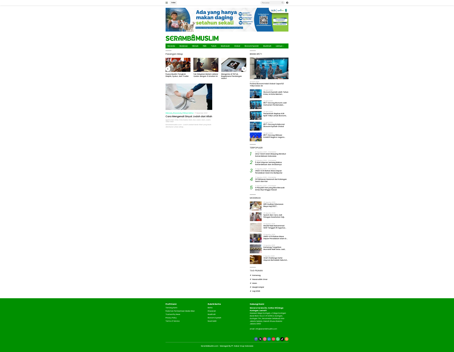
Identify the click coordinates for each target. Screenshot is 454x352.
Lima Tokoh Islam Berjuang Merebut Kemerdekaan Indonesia (270, 155)
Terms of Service (173, 321)
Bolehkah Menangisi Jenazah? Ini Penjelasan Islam (231, 76)
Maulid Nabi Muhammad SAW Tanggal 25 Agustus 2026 (274, 227)
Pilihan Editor (188, 113)
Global (237, 46)
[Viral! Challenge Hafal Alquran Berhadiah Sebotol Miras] (256, 259)
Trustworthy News (173, 314)
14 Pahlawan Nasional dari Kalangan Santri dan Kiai (271, 180)
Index (173, 2)
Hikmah (195, 46)
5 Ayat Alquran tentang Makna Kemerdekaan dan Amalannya (268, 163)
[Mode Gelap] (287, 3)
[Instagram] (265, 339)
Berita (210, 308)
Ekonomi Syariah (252, 46)
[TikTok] (282, 339)
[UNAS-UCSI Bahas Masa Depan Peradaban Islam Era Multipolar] (256, 238)
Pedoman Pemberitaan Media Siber (180, 311)
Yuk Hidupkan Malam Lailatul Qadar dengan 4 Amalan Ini (178, 75)
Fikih (204, 46)
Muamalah (212, 321)
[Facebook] (256, 339)
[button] (282, 2)
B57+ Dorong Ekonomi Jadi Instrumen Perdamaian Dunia (274, 104)
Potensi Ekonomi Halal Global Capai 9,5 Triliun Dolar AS (267, 85)
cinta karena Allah (185, 120)
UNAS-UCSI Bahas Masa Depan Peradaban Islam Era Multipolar (268, 172)
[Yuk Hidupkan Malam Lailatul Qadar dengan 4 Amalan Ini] (178, 65)
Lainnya (279, 46)
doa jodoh (197, 120)
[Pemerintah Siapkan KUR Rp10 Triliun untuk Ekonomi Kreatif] (256, 115)
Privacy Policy (171, 318)
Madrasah (225, 46)
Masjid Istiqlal (258, 287)
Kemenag (256, 275)
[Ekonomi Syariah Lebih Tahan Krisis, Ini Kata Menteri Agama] (256, 93)
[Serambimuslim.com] (192, 37)
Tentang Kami (171, 308)
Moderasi (183, 46)
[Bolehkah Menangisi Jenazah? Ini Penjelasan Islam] (233, 65)
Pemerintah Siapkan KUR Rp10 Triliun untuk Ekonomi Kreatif (274, 115)
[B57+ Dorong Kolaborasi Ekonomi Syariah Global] (256, 126)
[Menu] (167, 3)
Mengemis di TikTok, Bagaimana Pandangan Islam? (203, 76)
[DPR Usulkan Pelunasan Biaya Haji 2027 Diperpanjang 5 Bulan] (256, 205)
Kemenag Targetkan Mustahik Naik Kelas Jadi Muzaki (274, 248)
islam (203, 120)
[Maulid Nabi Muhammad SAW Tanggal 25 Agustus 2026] (256, 227)
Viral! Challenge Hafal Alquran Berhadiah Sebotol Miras (275, 259)
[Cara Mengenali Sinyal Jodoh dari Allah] (189, 97)
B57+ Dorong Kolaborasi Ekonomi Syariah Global (274, 125)
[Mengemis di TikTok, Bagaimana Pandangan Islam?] (205, 65)
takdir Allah (170, 122)
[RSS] (286, 339)
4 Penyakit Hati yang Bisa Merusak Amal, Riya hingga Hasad (270, 189)
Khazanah (177, 113)
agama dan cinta (172, 120)
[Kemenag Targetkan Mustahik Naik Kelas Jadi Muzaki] (256, 248)
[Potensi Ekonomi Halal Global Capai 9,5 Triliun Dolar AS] (269, 68)
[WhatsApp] (278, 339)
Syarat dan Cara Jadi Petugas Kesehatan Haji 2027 (273, 216)
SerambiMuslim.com (209, 346)
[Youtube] (273, 339)
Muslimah (267, 46)
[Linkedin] (269, 339)
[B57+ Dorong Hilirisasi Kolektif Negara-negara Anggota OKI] (256, 136)
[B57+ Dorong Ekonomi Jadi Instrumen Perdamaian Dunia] (256, 104)
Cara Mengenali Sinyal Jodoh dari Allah (189, 116)
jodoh (208, 120)
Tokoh (213, 46)
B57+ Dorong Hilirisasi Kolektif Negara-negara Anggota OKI (273, 136)
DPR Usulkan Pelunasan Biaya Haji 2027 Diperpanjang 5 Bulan (273, 205)
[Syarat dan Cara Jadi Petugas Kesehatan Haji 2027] (256, 216)
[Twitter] (260, 339)
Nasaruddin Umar (260, 279)
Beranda (171, 46)
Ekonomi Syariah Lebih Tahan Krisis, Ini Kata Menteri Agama (275, 93)
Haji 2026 (256, 291)
